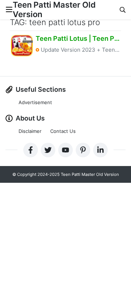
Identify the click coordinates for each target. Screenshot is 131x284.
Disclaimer (30, 131)
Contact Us (63, 131)
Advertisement (35, 102)
